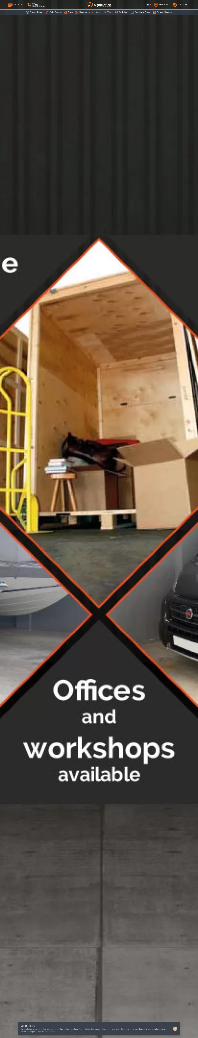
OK (175, 1028)
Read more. (50, 1031)
